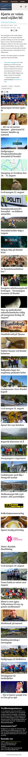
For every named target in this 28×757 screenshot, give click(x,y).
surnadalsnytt (6, 88)
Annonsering (14, 1)
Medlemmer (5, 1)
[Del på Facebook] (11, 30)
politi (11, 86)
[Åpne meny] (21, 6)
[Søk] (25, 6)
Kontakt (22, 1)
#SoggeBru (14, 62)
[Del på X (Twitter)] (14, 30)
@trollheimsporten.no (14, 741)
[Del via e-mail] (16, 30)
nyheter (4, 86)
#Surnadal (7, 62)
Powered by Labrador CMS (14, 754)
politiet (17, 86)
